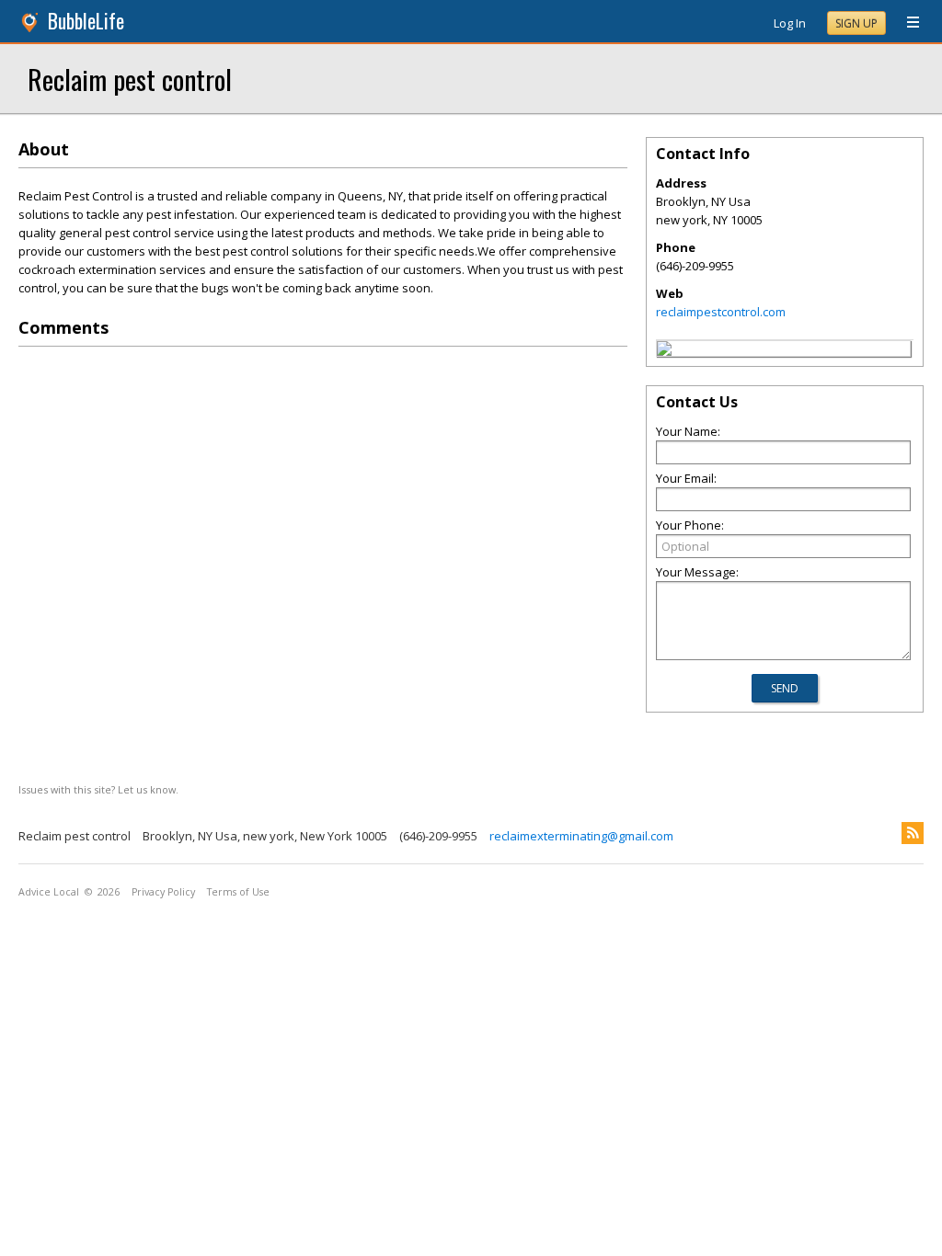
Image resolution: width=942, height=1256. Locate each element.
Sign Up (856, 23)
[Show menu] (906, 23)
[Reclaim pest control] (664, 351)
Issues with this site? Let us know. (98, 789)
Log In (790, 23)
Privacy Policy (163, 891)
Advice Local (48, 891)
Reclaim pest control (130, 78)
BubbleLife (86, 20)
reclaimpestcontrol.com (721, 311)
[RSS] (913, 833)
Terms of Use (238, 891)
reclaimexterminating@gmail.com (581, 836)
